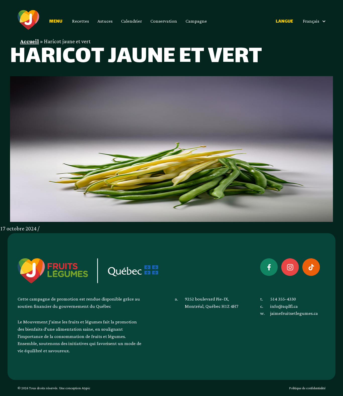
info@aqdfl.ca (284, 306)
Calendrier (131, 21)
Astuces (104, 21)
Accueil (29, 42)
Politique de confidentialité (307, 388)
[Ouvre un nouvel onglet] (269, 267)
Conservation (163, 21)
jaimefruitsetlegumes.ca (294, 313)
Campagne (196, 21)
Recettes (80, 21)
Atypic (86, 388)
